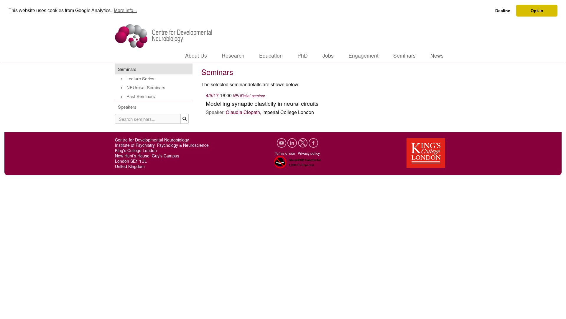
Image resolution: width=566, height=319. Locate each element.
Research (233, 55)
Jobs (328, 55)
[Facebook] (313, 142)
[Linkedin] (292, 142)
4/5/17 (212, 95)
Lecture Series (140, 78)
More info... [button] (125, 10)
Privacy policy (309, 153)
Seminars (404, 55)
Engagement (363, 55)
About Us (196, 55)
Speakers (127, 107)
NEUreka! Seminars (145, 87)
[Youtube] (282, 142)
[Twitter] (303, 142)
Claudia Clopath (243, 112)
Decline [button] (502, 10)
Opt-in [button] (537, 10)
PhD (302, 55)
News (437, 55)
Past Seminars (140, 96)
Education (271, 55)
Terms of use (285, 153)
